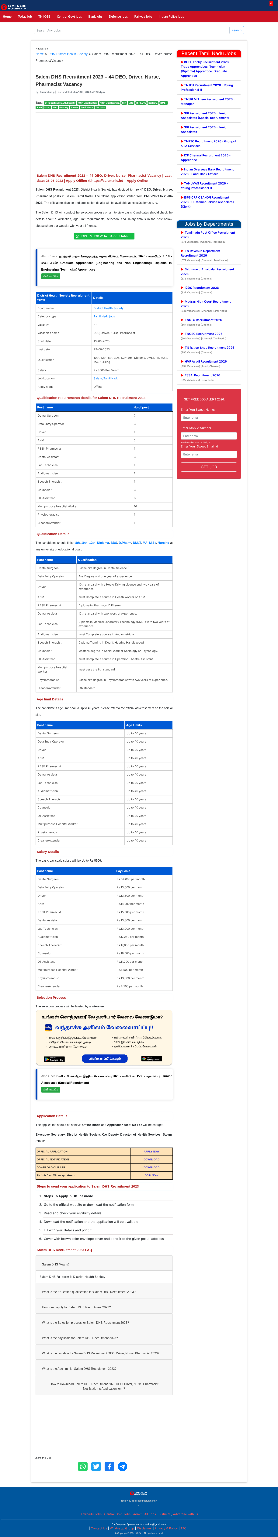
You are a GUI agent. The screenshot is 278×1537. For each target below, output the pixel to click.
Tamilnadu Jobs (90, 1514)
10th (84, 542)
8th (77, 542)
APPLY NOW (151, 1151)
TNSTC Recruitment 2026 (201, 322)
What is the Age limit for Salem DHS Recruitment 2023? (79, 1368)
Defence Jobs (118, 16)
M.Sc (152, 542)
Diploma (103, 542)
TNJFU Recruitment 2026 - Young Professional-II (207, 87)
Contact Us (99, 1528)
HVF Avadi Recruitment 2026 (204, 364)
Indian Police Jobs (171, 16)
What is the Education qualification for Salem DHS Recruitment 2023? (89, 1292)
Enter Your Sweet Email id (199, 446)
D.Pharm (125, 542)
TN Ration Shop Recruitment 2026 (207, 350)
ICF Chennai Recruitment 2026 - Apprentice (206, 157)
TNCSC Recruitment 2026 (203, 336)
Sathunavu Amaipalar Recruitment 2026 (207, 273)
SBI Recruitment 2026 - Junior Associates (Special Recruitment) (205, 115)
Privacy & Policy (166, 1528)
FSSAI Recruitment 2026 (200, 377)
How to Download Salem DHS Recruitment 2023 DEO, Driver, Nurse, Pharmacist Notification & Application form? (104, 1386)
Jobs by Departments (209, 224)
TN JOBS (44, 16)
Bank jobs (95, 16)
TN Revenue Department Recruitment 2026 (204, 255)
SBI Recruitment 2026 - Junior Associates (204, 129)
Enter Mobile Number (196, 428)
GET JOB (209, 467)
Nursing (163, 542)
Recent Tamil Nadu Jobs (209, 53)
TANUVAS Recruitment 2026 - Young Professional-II (204, 185)
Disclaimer (144, 1528)
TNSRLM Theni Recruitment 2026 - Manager (208, 101)
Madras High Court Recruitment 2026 (206, 306)
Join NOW (151, 1175)
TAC (183, 1528)
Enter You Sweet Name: (198, 409)
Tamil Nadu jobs (104, 316)
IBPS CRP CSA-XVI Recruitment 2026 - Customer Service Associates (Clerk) (207, 201)
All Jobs (150, 1514)
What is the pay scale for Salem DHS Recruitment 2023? (80, 1338)
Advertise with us (185, 1514)
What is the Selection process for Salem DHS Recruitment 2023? (85, 1322)
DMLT (137, 542)
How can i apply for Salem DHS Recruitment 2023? (76, 1307)
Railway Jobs (143, 16)
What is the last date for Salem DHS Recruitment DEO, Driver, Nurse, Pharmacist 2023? (100, 1353)
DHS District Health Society (68, 54)
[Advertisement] (104, 142)
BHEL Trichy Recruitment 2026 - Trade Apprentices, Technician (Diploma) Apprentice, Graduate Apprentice (206, 69)
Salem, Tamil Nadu (106, 378)
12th (92, 542)
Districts (164, 1514)
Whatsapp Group (122, 1528)
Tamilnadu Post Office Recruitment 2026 (208, 237)
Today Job (25, 16)
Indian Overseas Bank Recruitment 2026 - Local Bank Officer (207, 171)
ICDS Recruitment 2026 (200, 290)
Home (7, 16)
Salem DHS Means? (56, 1264)
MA (145, 542)
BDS (114, 542)
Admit (137, 1514)
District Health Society (108, 308)
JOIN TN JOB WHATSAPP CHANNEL (105, 236)
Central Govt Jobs (117, 1514)
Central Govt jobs (69, 16)
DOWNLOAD (151, 1159)
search (237, 30)
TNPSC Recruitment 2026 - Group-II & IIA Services (208, 143)
